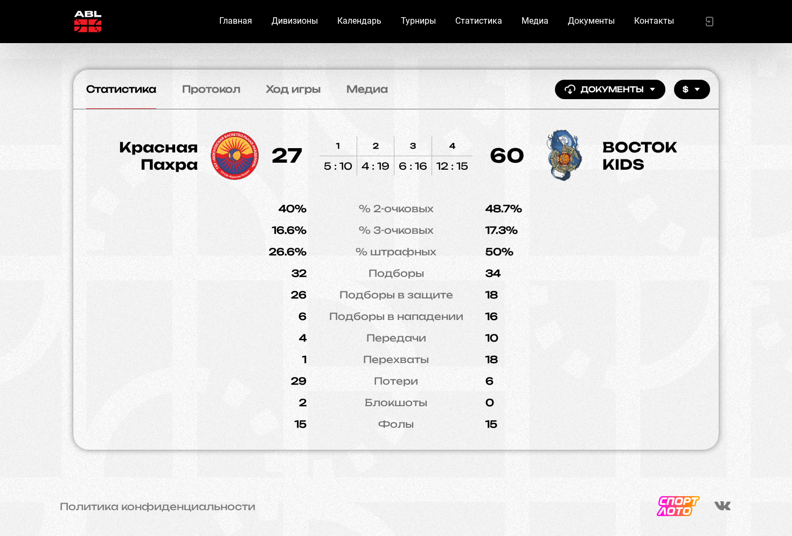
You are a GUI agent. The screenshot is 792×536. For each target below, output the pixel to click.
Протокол (211, 89)
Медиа (535, 21)
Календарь (359, 21)
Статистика (478, 21)
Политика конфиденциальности (157, 506)
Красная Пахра (158, 155)
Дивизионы (295, 21)
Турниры (418, 21)
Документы (591, 21)
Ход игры (293, 89)
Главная (235, 21)
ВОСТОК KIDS (639, 155)
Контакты (654, 21)
